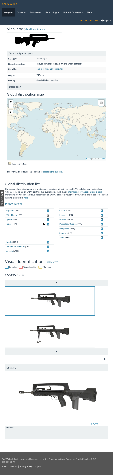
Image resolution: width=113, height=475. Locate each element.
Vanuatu (9, 251)
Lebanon (63, 220)
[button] (12, 398)
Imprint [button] (38, 467)
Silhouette (51, 262)
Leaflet (88, 159)
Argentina (10, 211)
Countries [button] (21, 12)
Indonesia (63, 215)
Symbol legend (13, 203)
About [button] (89, 12)
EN (81, 21)
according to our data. (53, 172)
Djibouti (9, 220)
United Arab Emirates (15, 247)
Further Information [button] (72, 12)
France (8, 224)
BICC (103, 159)
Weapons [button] (8, 12)
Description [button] (15, 87)
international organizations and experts (85, 192)
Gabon (62, 211)
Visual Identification (35, 29)
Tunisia (9, 242)
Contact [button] (13, 467)
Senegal (62, 233)
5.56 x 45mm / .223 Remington (50, 69)
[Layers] (101, 103)
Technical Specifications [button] (21, 53)
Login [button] (106, 21)
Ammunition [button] (35, 12)
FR (86, 21)
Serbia (62, 238)
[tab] (56, 53)
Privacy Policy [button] (26, 467)
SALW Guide (9, 4)
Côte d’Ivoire (11, 215)
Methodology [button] (51, 12)
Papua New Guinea (67, 224)
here (26, 198)
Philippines (64, 229)
